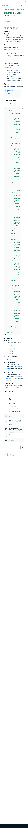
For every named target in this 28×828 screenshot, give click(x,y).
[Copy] (23, 90)
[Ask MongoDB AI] (23, 6)
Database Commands (20, 9)
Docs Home (6, 9)
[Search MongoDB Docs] (21, 6)
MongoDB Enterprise (12, 70)
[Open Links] (25, 2)
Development (13, 9)
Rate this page (7, 25)
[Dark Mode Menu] (25, 6)
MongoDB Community (12, 76)
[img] (5, 28)
